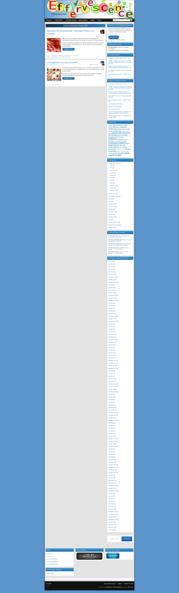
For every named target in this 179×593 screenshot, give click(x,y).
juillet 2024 (111, 305)
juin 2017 (110, 475)
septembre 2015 (112, 519)
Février (112, 173)
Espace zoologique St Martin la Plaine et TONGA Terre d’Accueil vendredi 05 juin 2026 (119, 67)
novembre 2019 (112, 415)
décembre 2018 (112, 438)
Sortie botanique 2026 (114, 109)
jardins (125, 139)
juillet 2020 (111, 397)
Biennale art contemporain (65, 55)
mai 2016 (110, 498)
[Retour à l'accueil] (89, 9)
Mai (111, 180)
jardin (122, 139)
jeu (128, 139)
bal (119, 127)
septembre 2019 (112, 420)
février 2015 (111, 524)
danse (127, 131)
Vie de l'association (113, 225)
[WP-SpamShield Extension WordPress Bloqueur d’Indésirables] (112, 556)
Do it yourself (111, 206)
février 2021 (111, 378)
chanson (110, 131)
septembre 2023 (112, 321)
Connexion (49, 556)
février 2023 (111, 334)
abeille (110, 125)
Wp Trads (130, 587)
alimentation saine (119, 125)
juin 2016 (110, 496)
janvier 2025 (111, 292)
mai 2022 (110, 347)
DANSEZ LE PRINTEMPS (114, 106)
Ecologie (110, 209)
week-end (110, 227)
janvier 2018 (111, 462)
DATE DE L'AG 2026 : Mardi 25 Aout (117, 84)
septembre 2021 (112, 368)
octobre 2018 (111, 444)
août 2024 (110, 303)
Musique (110, 214)
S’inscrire (127, 539)
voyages (120, 153)
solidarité (110, 153)
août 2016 (110, 493)
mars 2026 (111, 269)
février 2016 (111, 506)
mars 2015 (111, 522)
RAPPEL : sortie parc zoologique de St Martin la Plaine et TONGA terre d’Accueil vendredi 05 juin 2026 (120, 62)
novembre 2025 (112, 277)
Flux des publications (52, 559)
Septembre (113, 190)
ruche (118, 151)
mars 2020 (111, 405)
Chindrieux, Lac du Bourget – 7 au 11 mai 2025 (118, 248)
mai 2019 (110, 428)
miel (119, 141)
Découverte (111, 204)
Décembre (113, 170)
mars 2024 (111, 311)
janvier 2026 (111, 274)
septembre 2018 (112, 446)
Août (111, 165)
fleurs (118, 137)
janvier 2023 (111, 337)
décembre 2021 (112, 360)
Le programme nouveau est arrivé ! (62, 62)
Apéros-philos (111, 193)
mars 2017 (111, 477)
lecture (111, 141)
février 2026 (111, 272)
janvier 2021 (111, 381)
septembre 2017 (112, 472)
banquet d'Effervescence (117, 128)
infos (118, 139)
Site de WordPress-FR (52, 564)
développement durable (118, 135)
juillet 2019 (111, 423)
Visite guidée (67, 57)
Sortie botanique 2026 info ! (115, 104)
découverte (124, 132)
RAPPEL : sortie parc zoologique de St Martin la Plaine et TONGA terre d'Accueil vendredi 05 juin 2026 (120, 88)
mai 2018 (110, 454)
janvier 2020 (111, 410)
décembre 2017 (112, 464)
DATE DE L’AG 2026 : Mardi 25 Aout (117, 58)
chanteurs (123, 131)
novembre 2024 (112, 295)
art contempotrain (55, 55)
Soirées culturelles (113, 222)
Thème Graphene (117, 587)
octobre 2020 (111, 389)
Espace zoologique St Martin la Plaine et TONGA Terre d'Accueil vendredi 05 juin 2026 (119, 92)
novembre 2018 (112, 441)
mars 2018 (111, 457)
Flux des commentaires (52, 561)
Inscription (49, 553)
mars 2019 (111, 433)
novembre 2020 (112, 386)
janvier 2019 (111, 436)
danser (110, 133)
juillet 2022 (111, 345)
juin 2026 (110, 261)
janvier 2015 (111, 527)
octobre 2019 (111, 418)
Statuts (120, 583)
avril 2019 (110, 431)
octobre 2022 (61, 57)
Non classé (50, 35)
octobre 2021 (111, 365)
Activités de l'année (52, 64)
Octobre (112, 188)
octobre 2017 (111, 470)
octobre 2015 (111, 517)
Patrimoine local (116, 145)
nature (122, 142)
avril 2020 (110, 402)
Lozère (116, 141)
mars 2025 (111, 287)
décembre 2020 (112, 384)
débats (115, 133)
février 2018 (111, 459)
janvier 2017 (111, 483)
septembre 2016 (112, 491)
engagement (112, 137)
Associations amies (113, 196)
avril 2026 (110, 266)
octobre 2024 (111, 298)
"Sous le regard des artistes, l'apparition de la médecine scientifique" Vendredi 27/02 (119, 112)
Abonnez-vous (113, 37)
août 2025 (110, 285)
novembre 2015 (112, 514)
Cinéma (110, 198)
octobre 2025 (111, 279)
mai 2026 (110, 264)
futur (122, 137)
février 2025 (111, 290)
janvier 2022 (111, 358)
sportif (115, 153)
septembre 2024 (112, 300)
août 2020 (110, 394)
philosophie (113, 147)
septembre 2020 (112, 391)
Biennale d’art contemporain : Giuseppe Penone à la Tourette (70, 32)
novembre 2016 (112, 485)
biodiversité (126, 129)
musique (113, 142)
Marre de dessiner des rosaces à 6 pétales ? (120, 240)
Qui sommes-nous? (110, 583)
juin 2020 (110, 399)
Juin (111, 178)
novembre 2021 (112, 363)
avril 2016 (110, 501)
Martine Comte (101, 35)
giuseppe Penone (54, 57)
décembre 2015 (112, 511)
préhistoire (119, 149)
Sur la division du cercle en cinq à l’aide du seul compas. (119, 244)
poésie (125, 147)
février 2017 (111, 480)
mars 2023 (111, 332)
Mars (111, 183)
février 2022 (111, 355)
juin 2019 (110, 425)
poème (121, 147)
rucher (127, 151)
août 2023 (110, 324)
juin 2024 (110, 308)
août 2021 (110, 371)
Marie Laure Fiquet (95, 64)
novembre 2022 (112, 339)
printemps (112, 149)
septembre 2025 (112, 282)
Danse (110, 201)
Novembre (113, 185)
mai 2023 (110, 329)
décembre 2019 (112, 412)
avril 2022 (110, 350)
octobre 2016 (111, 488)
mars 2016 (111, 504)
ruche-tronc (122, 151)
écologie (116, 155)
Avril (111, 167)
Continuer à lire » (68, 49)
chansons (117, 131)
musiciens (124, 141)
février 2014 (111, 530)
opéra (128, 143)
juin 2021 (110, 373)
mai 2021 (110, 376)
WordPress (109, 587)
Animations (113, 127)
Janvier (112, 175)
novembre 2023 (112, 316)
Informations (111, 212)
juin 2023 (110, 326)
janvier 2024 (111, 313)
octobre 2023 (111, 318)
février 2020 (111, 407)
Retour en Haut (128, 583)
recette (123, 149)
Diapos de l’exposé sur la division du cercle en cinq (118, 236)
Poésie (110, 219)
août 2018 (110, 449)
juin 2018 (110, 451)
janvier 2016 (111, 509)
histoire (112, 138)
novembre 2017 (112, 467)
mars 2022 (111, 352)
